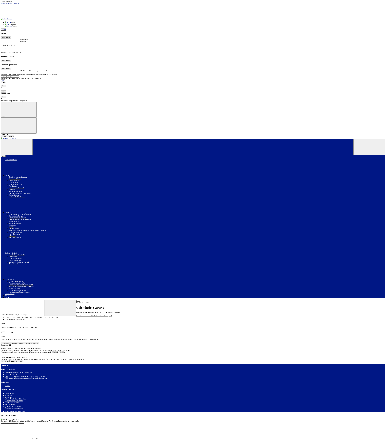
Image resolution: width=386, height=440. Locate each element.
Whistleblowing (10, 404)
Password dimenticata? (8, 45)
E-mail (22, 71)
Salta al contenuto (6, 2)
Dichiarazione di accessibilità (14, 401)
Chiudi (3, 86)
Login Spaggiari (52, 74)
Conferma (11, 136)
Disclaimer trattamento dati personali (12, 423)
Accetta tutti (31, 343)
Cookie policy (9, 393)
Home (78, 301)
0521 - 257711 (12, 374)
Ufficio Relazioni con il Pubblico (15, 399)
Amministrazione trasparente (14, 408)
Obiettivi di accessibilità (12, 402)
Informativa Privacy (11, 397)
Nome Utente (24, 39)
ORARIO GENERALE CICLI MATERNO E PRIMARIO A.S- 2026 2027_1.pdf (31, 318)
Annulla (4, 136)
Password (23, 42)
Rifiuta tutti (17, 343)
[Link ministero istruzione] (10, 3)
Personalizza (5, 343)
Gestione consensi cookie (13, 406)
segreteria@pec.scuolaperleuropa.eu (28, 378)
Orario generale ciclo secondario (15, 319)
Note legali (8, 395)
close (3, 156)
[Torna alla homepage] (193, 138)
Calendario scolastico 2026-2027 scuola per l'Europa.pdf (94, 316)
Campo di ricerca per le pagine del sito (13, 315)
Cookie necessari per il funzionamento (13, 357)
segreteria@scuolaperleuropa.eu (27, 376)
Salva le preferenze (16, 361)
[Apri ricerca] (369, 147)
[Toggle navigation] (17, 147)
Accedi (4, 29)
